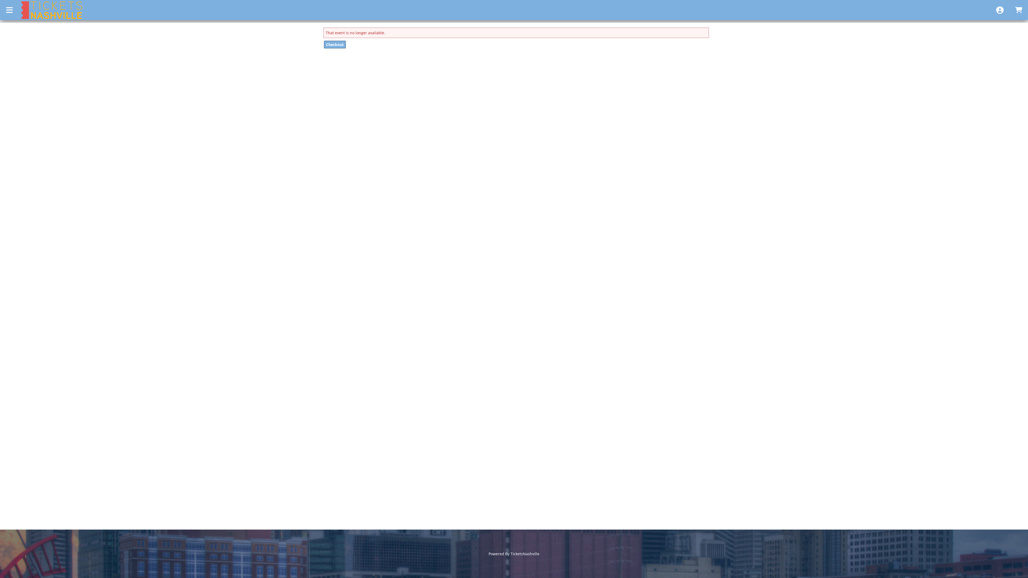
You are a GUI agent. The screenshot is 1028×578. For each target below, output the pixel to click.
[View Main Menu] (9, 10)
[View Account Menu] (1000, 10)
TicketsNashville (525, 553)
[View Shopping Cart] (1018, 10)
